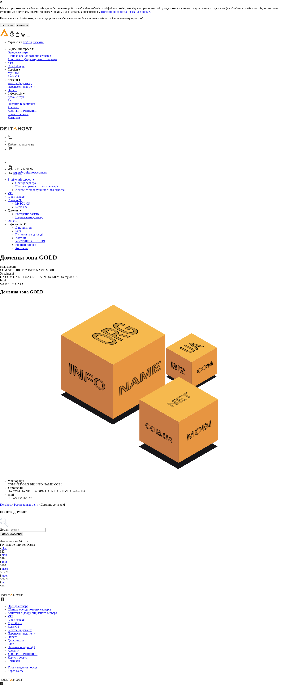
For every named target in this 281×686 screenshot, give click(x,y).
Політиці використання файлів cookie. (126, 11)
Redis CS (13, 76)
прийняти (22, 25)
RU (20, 173)
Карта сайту (15, 670)
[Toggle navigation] (28, 36)
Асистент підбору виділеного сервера (32, 59)
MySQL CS (15, 73)
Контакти (14, 117)
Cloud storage (16, 66)
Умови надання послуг (22, 667)
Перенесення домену (21, 86)
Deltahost (5, 504)
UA (10, 173)
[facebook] (2, 599)
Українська (15, 42)
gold (4, 561)
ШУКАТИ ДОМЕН (12, 533)
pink (4, 555)
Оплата (12, 90)
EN (15, 173)
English (27, 42)
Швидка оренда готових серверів (29, 55)
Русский (38, 42)
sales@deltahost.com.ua (30, 172)
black (5, 568)
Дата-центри (16, 97)
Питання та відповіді (21, 103)
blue (4, 548)
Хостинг (13, 107)
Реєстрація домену (20, 83)
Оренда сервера (18, 52)
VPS (10, 62)
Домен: (4, 529)
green (5, 575)
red (3, 582)
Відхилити (7, 25)
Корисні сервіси (18, 114)
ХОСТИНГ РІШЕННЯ (22, 110)
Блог (11, 100)
